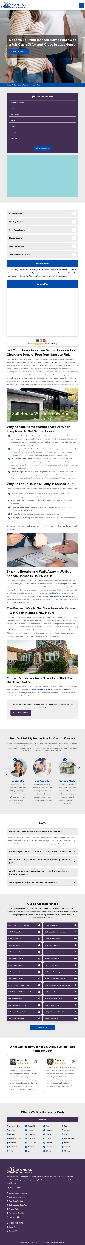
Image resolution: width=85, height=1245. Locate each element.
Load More (42, 1027)
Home (9, 85)
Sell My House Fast (15, 932)
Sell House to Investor (17, 1197)
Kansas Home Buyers (42, 1242)
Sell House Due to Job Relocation (57, 985)
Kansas (48, 1126)
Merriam (49, 1143)
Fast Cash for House (16, 1201)
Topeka (67, 1147)
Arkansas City (14, 1126)
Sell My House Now (15, 979)
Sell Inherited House (15, 972)
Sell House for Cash (15, 952)
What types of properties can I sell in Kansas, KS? (33, 882)
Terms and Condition (17, 1213)
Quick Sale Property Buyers (18, 925)
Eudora (30, 1130)
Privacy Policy (14, 1209)
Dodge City (32, 1126)
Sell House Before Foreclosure (56, 932)
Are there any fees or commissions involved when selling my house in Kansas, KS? (39, 873)
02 (40, 759)
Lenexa (48, 1134)
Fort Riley (31, 1134)
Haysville (31, 1147)
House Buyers (50, 952)
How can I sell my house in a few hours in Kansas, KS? (35, 831)
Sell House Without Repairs (55, 979)
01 (15, 759)
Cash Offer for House (53, 939)
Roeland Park (69, 1138)
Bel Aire (12, 1134)
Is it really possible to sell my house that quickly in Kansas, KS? (40, 851)
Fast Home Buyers (51, 965)
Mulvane (49, 1147)
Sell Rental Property (52, 972)
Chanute (12, 1143)
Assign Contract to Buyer (19, 1193)
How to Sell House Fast (53, 998)
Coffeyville (13, 1147)
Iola (29, 1151)
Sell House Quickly (52, 959)
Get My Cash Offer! (42, 148)
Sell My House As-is (15, 959)
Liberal (48, 1138)
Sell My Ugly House (52, 1005)
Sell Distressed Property (17, 1005)
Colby (11, 1151)
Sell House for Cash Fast (18, 1205)
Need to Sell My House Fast (18, 985)
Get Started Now (20, 713)
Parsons (67, 1130)
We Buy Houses (14, 945)
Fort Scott (32, 1138)
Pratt (66, 1134)
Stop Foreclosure (51, 925)
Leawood (49, 1130)
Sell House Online (51, 1018)
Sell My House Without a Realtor (20, 992)
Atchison (12, 1130)
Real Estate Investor (52, 945)
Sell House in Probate (16, 1018)
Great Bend (32, 1143)
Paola (66, 1126)
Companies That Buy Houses (55, 1012)
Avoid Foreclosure (15, 965)
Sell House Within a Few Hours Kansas (28, 85)
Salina (66, 1143)
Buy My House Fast (15, 998)
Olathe (48, 1151)
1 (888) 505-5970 (19, 51)
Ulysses (67, 1151)
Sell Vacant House (51, 992)
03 (65, 759)
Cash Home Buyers (15, 939)
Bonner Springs (15, 1138)
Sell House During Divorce (17, 1012)
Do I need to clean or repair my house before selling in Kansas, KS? (40, 861)
